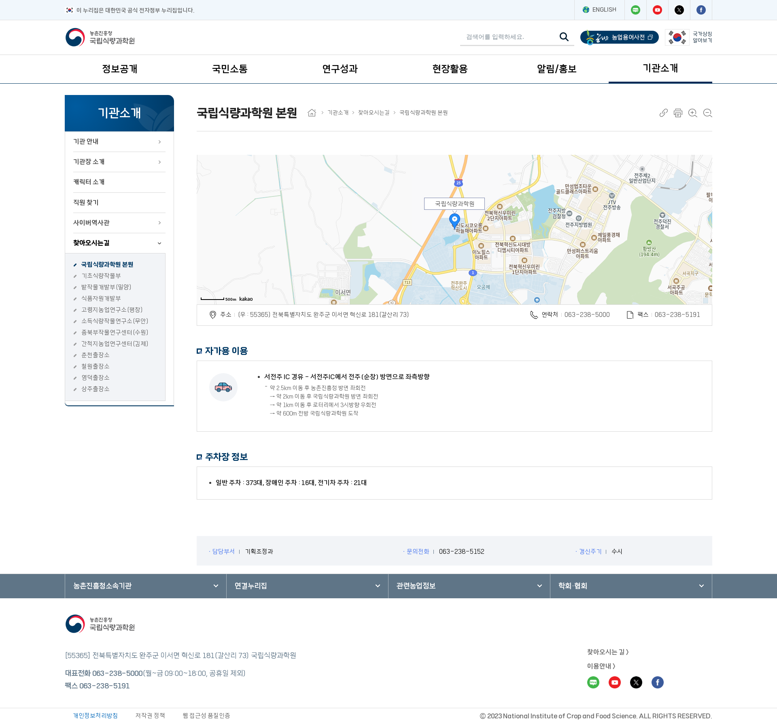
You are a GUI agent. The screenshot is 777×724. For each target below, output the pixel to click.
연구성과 (340, 69)
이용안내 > (601, 666)
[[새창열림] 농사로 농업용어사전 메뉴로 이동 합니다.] (619, 37)
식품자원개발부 (101, 298)
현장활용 (450, 69)
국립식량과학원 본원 (107, 264)
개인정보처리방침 (95, 715)
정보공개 (120, 69)
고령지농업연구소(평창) (112, 309)
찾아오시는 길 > (608, 652)
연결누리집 (251, 586)
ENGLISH (604, 9)
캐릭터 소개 (89, 182)
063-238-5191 (104, 686)
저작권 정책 (150, 715)
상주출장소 (95, 389)
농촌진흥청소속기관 (102, 586)
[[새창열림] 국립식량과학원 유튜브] (657, 10)
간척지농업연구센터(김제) (115, 343)
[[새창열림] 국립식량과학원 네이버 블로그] (635, 10)
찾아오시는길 (91, 243)
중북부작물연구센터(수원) (115, 332)
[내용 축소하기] (707, 113)
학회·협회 (572, 586)
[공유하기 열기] (664, 113)
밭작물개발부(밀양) (106, 287)
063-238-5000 (587, 314)
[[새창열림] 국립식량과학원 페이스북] (701, 10)
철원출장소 (95, 366)
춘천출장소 (95, 355)
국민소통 (230, 69)
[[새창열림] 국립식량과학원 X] (679, 10)
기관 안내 (86, 141)
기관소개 (660, 68)
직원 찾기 (86, 202)
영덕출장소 (95, 377)
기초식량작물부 (101, 275)
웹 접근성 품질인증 (206, 715)
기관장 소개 (89, 161)
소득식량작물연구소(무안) (115, 321)
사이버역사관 (91, 222)
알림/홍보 (557, 69)
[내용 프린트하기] (678, 113)
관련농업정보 (416, 586)
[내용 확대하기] (692, 113)
